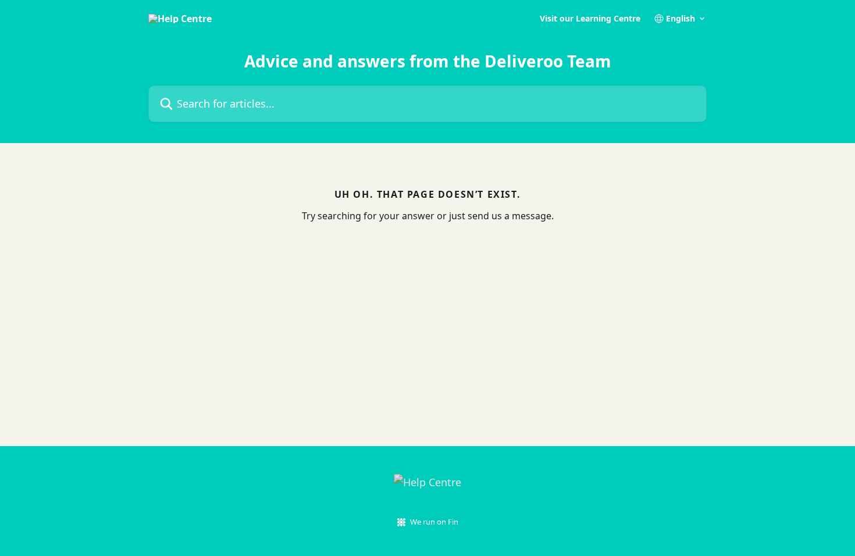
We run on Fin (434, 521)
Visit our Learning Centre (590, 19)
